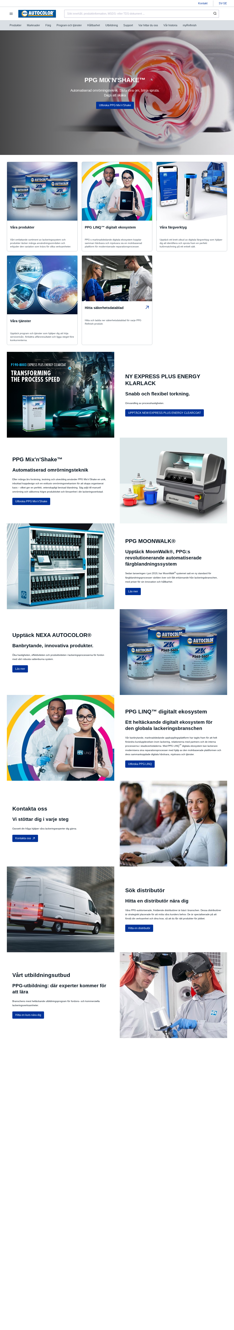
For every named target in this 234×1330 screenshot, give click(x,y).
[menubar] (103, 25)
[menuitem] (15, 25)
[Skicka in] (215, 13)
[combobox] (141, 14)
